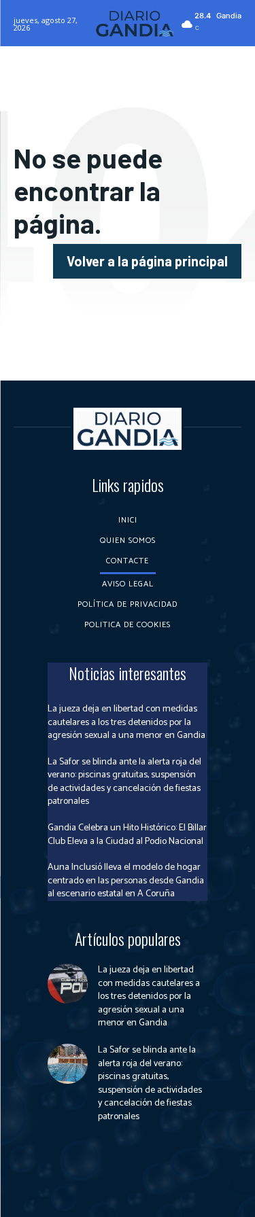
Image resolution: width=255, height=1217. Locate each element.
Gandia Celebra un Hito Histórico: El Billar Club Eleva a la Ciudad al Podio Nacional (127, 834)
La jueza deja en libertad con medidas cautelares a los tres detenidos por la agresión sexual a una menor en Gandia (126, 722)
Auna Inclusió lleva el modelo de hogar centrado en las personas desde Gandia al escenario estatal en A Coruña (126, 881)
